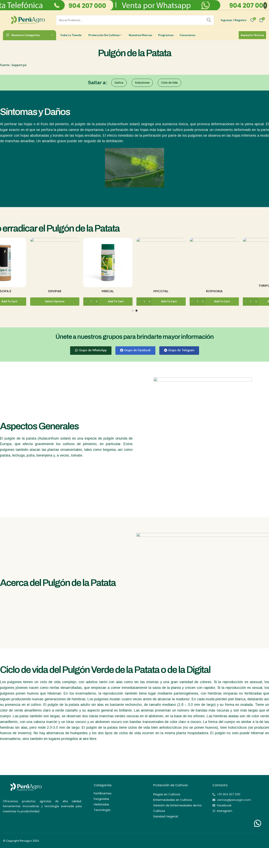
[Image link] (25, 786)
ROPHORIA (214, 291)
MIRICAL (108, 291)
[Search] (209, 20)
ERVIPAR (54, 291)
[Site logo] (27, 20)
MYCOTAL (161, 291)
